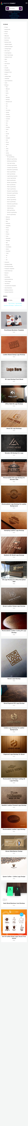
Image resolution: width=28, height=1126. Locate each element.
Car (6, 108)
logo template (14, 13)
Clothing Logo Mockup (12, 165)
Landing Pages (8, 76)
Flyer (7, 125)
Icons (6, 65)
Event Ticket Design (9, 55)
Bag (6, 86)
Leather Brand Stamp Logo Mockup (14, 354)
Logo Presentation (8, 80)
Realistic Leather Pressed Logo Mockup (14, 805)
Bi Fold (6, 33)
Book (7, 91)
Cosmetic (8, 118)
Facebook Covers (8, 57)
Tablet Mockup (10, 208)
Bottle (7, 93)
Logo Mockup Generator (12, 176)
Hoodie (7, 133)
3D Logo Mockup (10, 156)
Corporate (8, 116)
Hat (6, 131)
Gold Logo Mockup (11, 173)
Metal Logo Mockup (11, 180)
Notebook (8, 223)
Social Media (8, 246)
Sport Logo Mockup (11, 201)
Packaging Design (8, 264)
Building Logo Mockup (12, 161)
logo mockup (16, 11)
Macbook (8, 217)
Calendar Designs (8, 44)
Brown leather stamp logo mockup (14, 606)
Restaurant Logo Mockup (12, 193)
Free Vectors (7, 63)
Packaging (8, 225)
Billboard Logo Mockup (12, 159)
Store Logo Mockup (11, 206)
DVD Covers (7, 50)
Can (6, 103)
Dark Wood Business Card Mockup (14, 903)
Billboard (8, 88)
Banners (6, 31)
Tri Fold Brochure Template (10, 285)
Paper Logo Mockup (11, 188)
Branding (8, 97)
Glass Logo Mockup (11, 171)
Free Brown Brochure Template (14, 330)
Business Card (9, 101)
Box (6, 95)
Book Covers (7, 38)
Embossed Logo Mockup (12, 169)
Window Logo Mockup (12, 212)
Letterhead (7, 78)
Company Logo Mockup (12, 167)
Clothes (7, 112)
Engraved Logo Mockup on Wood (14, 754)
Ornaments (7, 262)
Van (6, 259)
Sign (7, 242)
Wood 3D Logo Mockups (14, 428)
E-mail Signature (8, 52)
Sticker (7, 249)
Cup (7, 123)
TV (6, 257)
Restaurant (8, 238)
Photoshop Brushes (9, 266)
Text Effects (7, 283)
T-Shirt (7, 253)
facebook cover (14, 17)
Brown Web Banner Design (14, 851)
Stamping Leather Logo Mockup (14, 530)
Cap (7, 105)
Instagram (8, 137)
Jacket (7, 144)
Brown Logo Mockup (14, 678)
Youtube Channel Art (9, 292)
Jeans (7, 148)
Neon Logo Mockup (11, 184)
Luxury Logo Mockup (11, 178)
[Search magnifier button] (20, 8)
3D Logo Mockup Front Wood (14, 379)
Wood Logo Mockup (11, 214)
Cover (7, 120)
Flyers (6, 59)
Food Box (8, 127)
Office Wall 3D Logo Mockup (14, 404)
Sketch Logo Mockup (11, 199)
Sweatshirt (8, 251)
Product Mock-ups (8, 270)
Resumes (6, 272)
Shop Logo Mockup (11, 195)
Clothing (7, 114)
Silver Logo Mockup (11, 197)
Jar (6, 146)
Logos (6, 82)
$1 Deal (6, 27)
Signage (7, 244)
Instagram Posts (8, 72)
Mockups (6, 84)
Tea (6, 255)
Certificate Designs (9, 46)
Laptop (7, 152)
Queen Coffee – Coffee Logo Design (14, 876)
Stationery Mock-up (9, 279)
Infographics (7, 70)
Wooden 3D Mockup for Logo (14, 453)
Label (7, 150)
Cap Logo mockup (11, 163)
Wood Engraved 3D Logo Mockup (14, 703)
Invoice (6, 74)
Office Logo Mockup (11, 186)
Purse (7, 236)
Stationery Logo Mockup (12, 203)
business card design (14, 15)
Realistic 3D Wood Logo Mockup (14, 555)
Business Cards (8, 42)
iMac (7, 135)
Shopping (8, 240)
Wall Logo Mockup (11, 210)
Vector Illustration (8, 287)
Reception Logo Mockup (12, 191)
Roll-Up (6, 275)
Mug (7, 221)
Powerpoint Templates (9, 268)
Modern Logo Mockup (11, 182)
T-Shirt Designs (8, 281)
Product (7, 234)
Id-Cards (6, 67)
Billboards (7, 35)
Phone (7, 227)
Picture (7, 229)
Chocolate (8, 110)
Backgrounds (7, 29)
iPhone (7, 142)
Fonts (6, 61)
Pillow (7, 232)
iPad (7, 140)
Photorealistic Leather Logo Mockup (14, 829)
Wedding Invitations (9, 290)
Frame (7, 129)
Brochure (8, 99)
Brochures (7, 40)
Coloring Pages (8, 48)
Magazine (8, 219)
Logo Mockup (9, 155)
